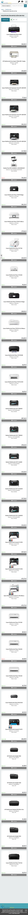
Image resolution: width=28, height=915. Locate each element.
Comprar (14, 46)
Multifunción (8, 9)
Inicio (2, 9)
